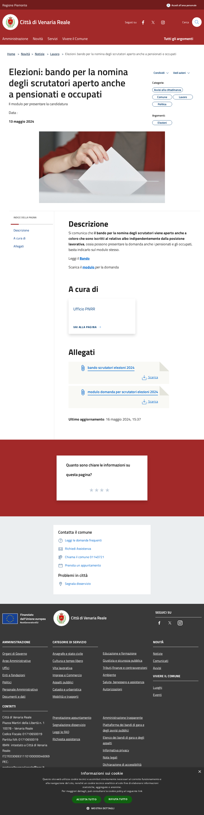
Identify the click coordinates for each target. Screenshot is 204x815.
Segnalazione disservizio (69, 724)
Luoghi (157, 687)
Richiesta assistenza (66, 739)
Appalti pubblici (63, 682)
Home (11, 53)
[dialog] (102, 791)
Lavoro (54, 53)
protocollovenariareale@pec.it (23, 767)
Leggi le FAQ (61, 732)
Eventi (157, 694)
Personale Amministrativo (20, 689)
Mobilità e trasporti (65, 696)
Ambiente (109, 674)
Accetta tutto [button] (86, 799)
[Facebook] (141, 22)
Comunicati (160, 660)
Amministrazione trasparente (123, 717)
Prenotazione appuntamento (72, 717)
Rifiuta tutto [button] (118, 799)
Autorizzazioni (112, 689)
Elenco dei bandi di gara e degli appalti (123, 740)
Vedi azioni (179, 73)
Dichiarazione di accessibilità (122, 764)
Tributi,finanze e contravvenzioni (125, 667)
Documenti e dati (14, 696)
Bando (85, 258)
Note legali (110, 757)
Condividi (159, 73)
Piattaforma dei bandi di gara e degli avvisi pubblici (123, 727)
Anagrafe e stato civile (68, 653)
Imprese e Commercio (67, 675)
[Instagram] (161, 22)
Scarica (153, 377)
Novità (25, 53)
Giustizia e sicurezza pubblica (122, 660)
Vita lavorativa (62, 667)
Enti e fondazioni (13, 675)
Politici (7, 682)
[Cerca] (197, 22)
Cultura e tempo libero (68, 660)
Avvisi (157, 667)
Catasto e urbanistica (67, 689)
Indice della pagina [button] (25, 217)
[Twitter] (151, 22)
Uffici (5, 667)
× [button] (199, 771)
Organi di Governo (14, 653)
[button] (101, 808)
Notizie (39, 53)
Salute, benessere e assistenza (123, 682)
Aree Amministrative (16, 660)
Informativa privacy (116, 750)
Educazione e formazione (119, 653)
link (140, 791)
